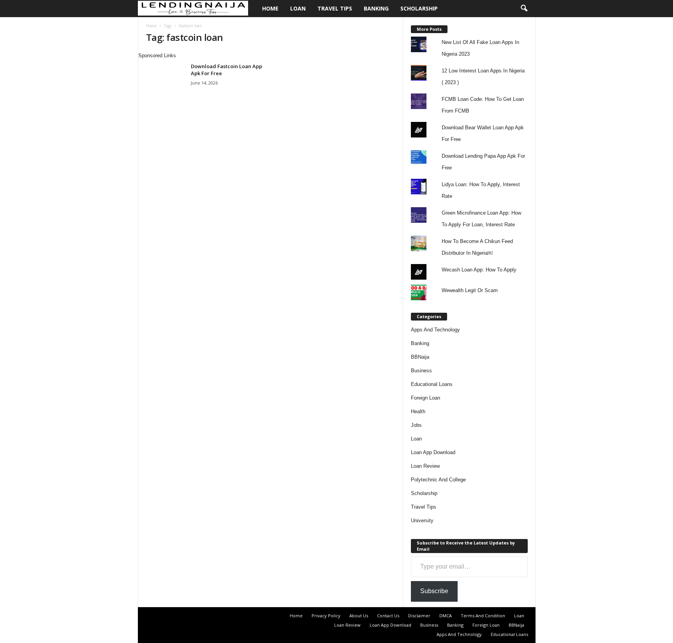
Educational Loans (432, 384)
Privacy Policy (326, 615)
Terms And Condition (483, 615)
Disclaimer (419, 615)
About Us (358, 615)
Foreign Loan (425, 398)
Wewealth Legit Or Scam (470, 290)
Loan (298, 8)
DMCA (445, 615)
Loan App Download (433, 452)
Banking (376, 8)
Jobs (416, 425)
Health (418, 411)
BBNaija (420, 357)
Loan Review (425, 466)
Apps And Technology (435, 330)
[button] (523, 8)
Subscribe (434, 591)
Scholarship (419, 8)
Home (270, 8)
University (422, 520)
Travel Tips (334, 8)
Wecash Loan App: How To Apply (479, 270)
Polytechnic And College (438, 480)
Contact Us (388, 615)
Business (421, 370)
